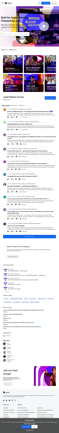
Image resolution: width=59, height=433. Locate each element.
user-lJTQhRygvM (11, 121)
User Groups (25, 302)
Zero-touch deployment (23, 410)
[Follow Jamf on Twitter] (4, 400)
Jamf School (16, 302)
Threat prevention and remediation (45, 414)
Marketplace (6, 417)
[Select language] (39, 3)
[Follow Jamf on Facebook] (15, 400)
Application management (23, 414)
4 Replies (5, 311)
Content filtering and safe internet (45, 417)
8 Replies (5, 316)
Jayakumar (10, 173)
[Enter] (2, 34)
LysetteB (9, 134)
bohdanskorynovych (12, 196)
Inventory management (23, 417)
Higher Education (35, 302)
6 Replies (5, 320)
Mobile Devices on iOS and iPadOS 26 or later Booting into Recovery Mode (21, 326)
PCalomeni (9, 223)
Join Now (9, 383)
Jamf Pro (6, 298)
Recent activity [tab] (6, 105)
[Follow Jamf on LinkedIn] (6, 400)
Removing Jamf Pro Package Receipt (12, 314)
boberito (9, 109)
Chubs (8, 347)
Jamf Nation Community (9, 412)
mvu (8, 343)
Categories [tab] (22, 105)
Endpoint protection (41, 412)
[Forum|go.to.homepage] (8, 3)
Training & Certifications (8, 410)
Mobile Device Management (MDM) (26, 412)
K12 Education (7, 302)
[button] (30, 430)
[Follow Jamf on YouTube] (9, 400)
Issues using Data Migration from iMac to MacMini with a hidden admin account (22, 310)
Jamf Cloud (50, 298)
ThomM (9, 351)
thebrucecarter (10, 359)
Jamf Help (5, 407)
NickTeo (9, 161)
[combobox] (15, 34)
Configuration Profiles (16, 298)
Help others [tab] (14, 105)
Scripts (26, 298)
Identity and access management (45, 410)
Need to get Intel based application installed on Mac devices (17, 322)
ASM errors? (6, 318)
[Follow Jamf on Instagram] (12, 400)
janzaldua (9, 183)
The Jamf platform (22, 407)
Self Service (33, 298)
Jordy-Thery (10, 355)
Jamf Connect (41, 298)
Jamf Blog (5, 414)
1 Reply (5, 328)
